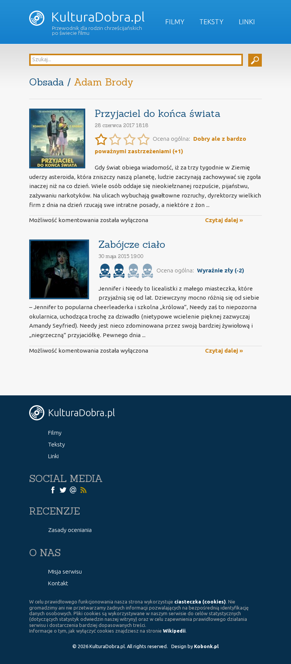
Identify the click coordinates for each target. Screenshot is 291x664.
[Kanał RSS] (83, 489)
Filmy (175, 21)
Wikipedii (174, 630)
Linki (247, 21)
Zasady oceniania (70, 530)
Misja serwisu (65, 571)
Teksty (211, 21)
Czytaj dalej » (224, 220)
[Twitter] (62, 489)
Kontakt (58, 583)
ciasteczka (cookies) (200, 601)
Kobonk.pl (206, 646)
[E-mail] (73, 489)
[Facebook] (52, 489)
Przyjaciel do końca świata (158, 113)
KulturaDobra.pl (96, 16)
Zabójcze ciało (132, 244)
